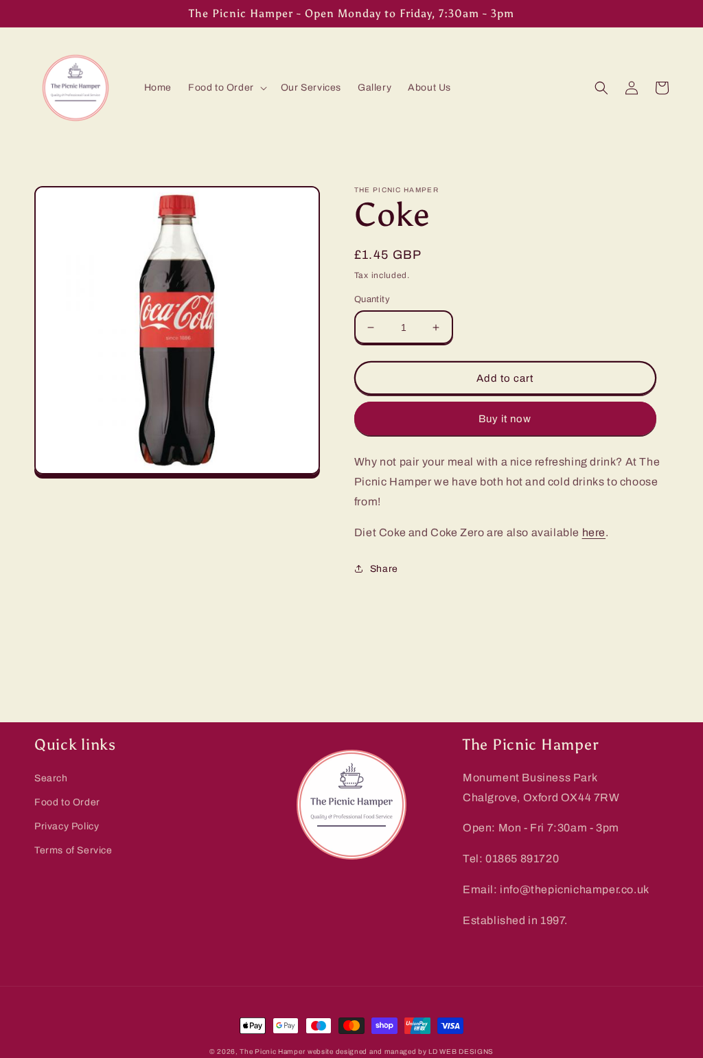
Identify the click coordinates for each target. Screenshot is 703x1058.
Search (51, 778)
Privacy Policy (66, 826)
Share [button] (384, 569)
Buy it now (505, 418)
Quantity (372, 299)
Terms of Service (73, 850)
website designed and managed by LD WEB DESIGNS (401, 1051)
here (594, 532)
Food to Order (67, 802)
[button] (226, 87)
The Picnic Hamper (272, 1051)
